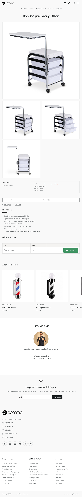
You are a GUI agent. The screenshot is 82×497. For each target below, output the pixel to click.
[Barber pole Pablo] (18, 286)
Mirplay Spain (40, 9)
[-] (4, 200)
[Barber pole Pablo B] (52, 286)
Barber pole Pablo (9, 308)
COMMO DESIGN (35, 459)
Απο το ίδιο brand (10, 265)
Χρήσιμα (59, 459)
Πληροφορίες (7, 459)
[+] (11, 200)
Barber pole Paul (76, 308)
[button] (47, 200)
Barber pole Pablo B (43, 308)
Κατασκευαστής (29, 9)
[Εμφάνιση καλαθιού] (74, 3)
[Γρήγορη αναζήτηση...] (69, 3)
